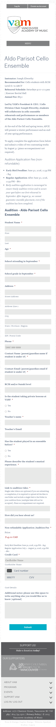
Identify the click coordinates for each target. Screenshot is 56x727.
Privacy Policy (34, 714)
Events (8, 692)
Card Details (10, 587)
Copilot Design (26, 722)
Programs (10, 687)
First (7, 233)
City (7, 316)
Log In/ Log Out (13, 701)
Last (7, 243)
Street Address (11, 296)
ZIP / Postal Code (13, 335)
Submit (28, 627)
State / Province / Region (16, 326)
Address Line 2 (11, 306)
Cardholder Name (13, 564)
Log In (17, 6)
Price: (7, 532)
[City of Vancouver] (28, 671)
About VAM (10, 682)
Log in (32, 725)
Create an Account (38, 6)
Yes (9, 405)
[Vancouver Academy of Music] (28, 31)
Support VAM (11, 697)
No (9, 411)
